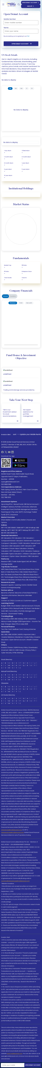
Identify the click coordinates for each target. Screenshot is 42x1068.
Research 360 (6, 562)
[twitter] (5, 453)
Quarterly (13, 296)
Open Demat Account (29, 2)
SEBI (9, 634)
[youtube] (9, 453)
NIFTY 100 (35, 530)
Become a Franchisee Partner (25, 593)
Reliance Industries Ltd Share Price (13, 580)
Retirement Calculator (32, 541)
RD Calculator (28, 538)
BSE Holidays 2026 (21, 619)
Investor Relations (8, 637)
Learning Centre (20, 585)
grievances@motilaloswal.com (11, 830)
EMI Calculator (15, 546)
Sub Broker (35, 608)
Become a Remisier (25, 595)
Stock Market (16, 606)
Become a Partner (7, 593)
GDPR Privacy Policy (21, 647)
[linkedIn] (12, 453)
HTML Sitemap (18, 653)
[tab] (10, 88)
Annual (5, 296)
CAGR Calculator (24, 543)
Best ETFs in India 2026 (20, 624)
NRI (7, 611)
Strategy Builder (6, 564)
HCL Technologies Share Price (11, 577)
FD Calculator (17, 538)
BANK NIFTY (21, 528)
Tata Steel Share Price (26, 569)
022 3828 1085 (6, 484)
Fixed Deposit (6, 512)
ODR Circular (19, 650)
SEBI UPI (29, 6)
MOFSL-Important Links (26, 634)
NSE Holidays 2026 (7, 619)
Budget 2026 (5, 606)
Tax (2, 629)
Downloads (33, 647)
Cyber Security (6, 653)
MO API (29, 562)
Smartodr (4, 650)
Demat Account (27, 606)
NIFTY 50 (4, 528)
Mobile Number (10, 19)
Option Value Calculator (18, 556)
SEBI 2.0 (11, 650)
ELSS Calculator (26, 551)
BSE (2, 634)
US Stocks (25, 507)
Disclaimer (19, 637)
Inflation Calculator (30, 554)
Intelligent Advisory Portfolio (11, 507)
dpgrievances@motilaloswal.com (12, 832)
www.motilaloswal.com (14, 1053)
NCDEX (14, 634)
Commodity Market (19, 520)
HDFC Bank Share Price (9, 569)
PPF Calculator (15, 551)
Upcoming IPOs (6, 504)
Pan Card (8, 629)
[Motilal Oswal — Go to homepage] (10, 4)
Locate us (19, 601)
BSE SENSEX (12, 528)
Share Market (6, 520)
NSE (6, 634)
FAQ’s (12, 601)
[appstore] (19, 460)
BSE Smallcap (30, 528)
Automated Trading (16, 614)
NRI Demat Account (31, 504)
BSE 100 (3, 533)
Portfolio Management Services (26, 509)
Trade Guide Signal (18, 562)
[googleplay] (19, 465)
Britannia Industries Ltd (31, 577)
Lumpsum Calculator (9, 543)
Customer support (30, 601)
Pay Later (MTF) (17, 512)
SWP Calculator (26, 546)
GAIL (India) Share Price (28, 572)
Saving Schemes (30, 629)
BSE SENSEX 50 (12, 533)
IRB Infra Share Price (31, 575)
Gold (2, 611)
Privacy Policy (30, 650)
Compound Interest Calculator (12, 541)
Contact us (5, 601)
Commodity (13, 611)
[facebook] (2, 453)
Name (6, 27)
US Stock (28, 608)
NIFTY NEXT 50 (12, 530)
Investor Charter (7, 647)
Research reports (7, 585)
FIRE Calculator (33, 556)
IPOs (11, 608)
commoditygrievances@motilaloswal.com (15, 881)
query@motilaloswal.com (10, 482)
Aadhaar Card (18, 629)
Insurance (14, 515)
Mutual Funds (18, 504)
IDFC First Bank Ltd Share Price (11, 575)
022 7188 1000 (6, 497)
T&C (28, 36)
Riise (34, 562)
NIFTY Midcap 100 (25, 530)
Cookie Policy (28, 637)
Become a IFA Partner (9, 595)
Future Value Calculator (18, 548)
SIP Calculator (6, 538)
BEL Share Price (32, 580)
